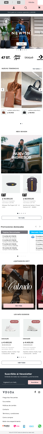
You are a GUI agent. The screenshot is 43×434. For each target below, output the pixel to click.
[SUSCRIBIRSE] (34, 382)
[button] (16, 49)
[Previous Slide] (2, 32)
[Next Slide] (41, 32)
